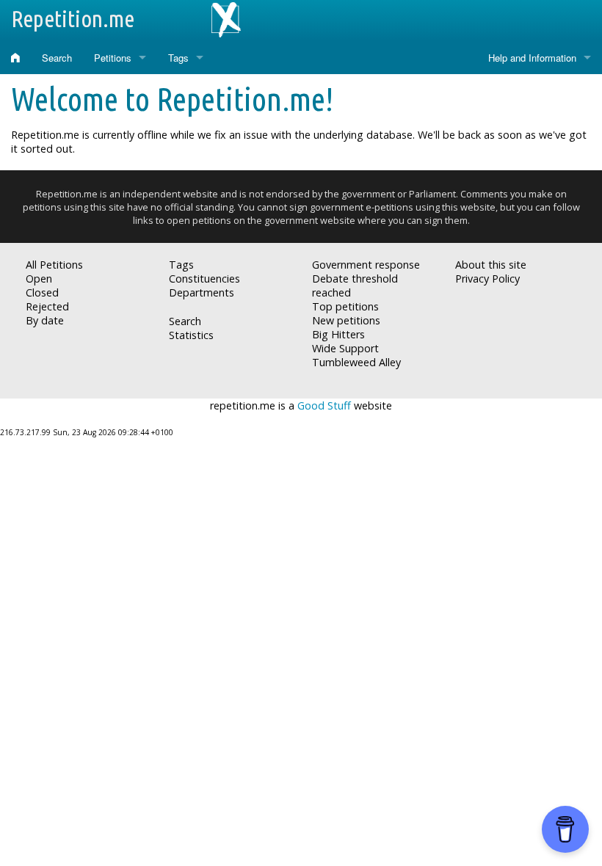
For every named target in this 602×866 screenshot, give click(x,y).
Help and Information (532, 58)
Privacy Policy (487, 278)
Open (39, 278)
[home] (15, 57)
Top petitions (345, 306)
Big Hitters (338, 334)
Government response (366, 265)
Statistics (191, 335)
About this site (490, 265)
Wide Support (345, 348)
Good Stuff (324, 405)
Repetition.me (72, 18)
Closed (42, 292)
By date (45, 320)
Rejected (47, 306)
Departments (201, 292)
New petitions (346, 320)
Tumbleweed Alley (356, 362)
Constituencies (204, 278)
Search (57, 58)
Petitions (112, 58)
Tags (178, 58)
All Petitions (54, 265)
